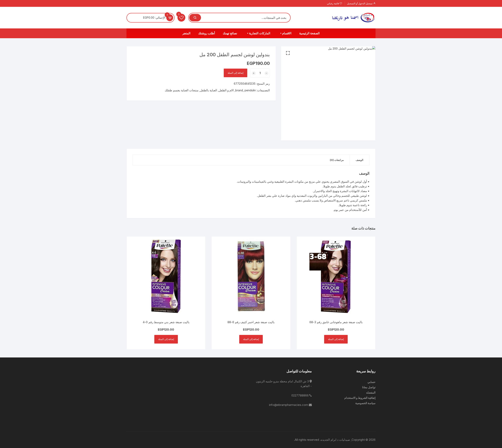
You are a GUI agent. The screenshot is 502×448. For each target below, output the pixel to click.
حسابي (371, 382)
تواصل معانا (369, 387)
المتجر (186, 33)
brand (239, 90)
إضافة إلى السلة (235, 72)
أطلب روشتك (206, 33)
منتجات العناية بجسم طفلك (181, 90)
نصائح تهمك (230, 33)
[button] (288, 53)
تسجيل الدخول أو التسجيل (360, 3)
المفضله (371, 392)
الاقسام (286, 33)
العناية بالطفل (208, 90)
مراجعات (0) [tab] (337, 159)
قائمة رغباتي (333, 3)
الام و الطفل (226, 90)
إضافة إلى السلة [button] (336, 339)
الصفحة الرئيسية (309, 33)
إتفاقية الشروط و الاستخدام (360, 397)
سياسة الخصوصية (365, 403)
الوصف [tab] (359, 159)
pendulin (250, 90)
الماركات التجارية (259, 33)
